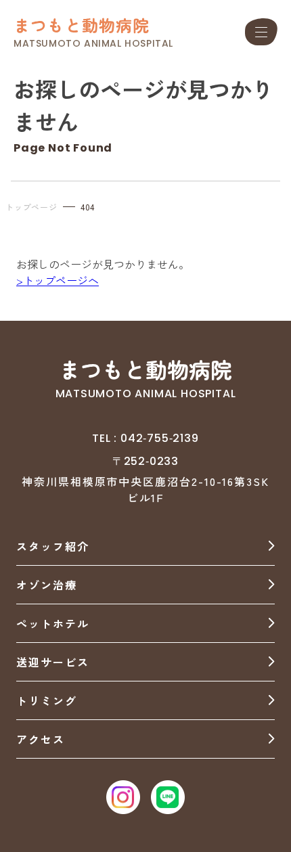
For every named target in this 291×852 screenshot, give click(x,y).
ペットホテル (52, 623)
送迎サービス (52, 662)
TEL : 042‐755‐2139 (145, 438)
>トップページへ (57, 280)
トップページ (31, 206)
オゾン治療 (46, 585)
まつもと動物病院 (82, 25)
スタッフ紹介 (52, 546)
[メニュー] (261, 31)
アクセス (40, 739)
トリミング (46, 700)
